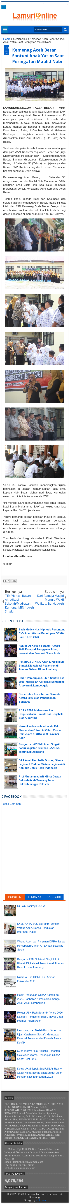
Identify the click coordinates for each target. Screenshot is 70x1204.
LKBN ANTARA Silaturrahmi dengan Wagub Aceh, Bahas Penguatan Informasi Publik (38, 927)
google (47, 4)
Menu (3, 7)
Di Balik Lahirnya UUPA (31, 905)
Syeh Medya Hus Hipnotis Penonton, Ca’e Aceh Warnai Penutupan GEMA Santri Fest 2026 (38, 1054)
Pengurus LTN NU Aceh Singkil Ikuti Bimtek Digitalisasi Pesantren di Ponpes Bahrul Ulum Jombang (40, 963)
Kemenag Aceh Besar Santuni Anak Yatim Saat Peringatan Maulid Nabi (38, 55)
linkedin (57, 4)
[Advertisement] (34, 834)
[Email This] (4, 581)
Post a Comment (11, 803)
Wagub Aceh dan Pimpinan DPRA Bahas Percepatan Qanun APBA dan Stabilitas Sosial (41, 945)
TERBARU (34, 896)
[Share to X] (11, 581)
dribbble (61, 4)
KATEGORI (54, 896)
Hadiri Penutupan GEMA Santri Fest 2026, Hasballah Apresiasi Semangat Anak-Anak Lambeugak (38, 998)
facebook (43, 4)
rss (52, 4)
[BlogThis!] (8, 581)
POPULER (14, 896)
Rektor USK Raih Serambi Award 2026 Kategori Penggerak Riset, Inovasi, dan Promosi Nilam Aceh (40, 1016)
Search (65, 29)
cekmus (41, 1200)
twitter (38, 4)
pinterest (66, 4)
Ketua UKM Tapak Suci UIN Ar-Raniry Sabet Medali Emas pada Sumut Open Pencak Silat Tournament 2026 (39, 1072)
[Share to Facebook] (15, 581)
